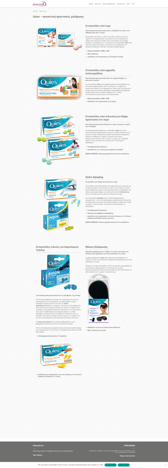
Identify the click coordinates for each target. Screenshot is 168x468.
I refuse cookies (124, 465)
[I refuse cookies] (166, 465)
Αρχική (91, 4)
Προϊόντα (98, 4)
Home (35, 11)
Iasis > (129, 4)
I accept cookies (110, 465)
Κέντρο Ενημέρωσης (109, 4)
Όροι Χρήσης (37, 455)
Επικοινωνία (121, 4)
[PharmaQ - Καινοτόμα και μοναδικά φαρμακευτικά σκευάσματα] (42, 3)
